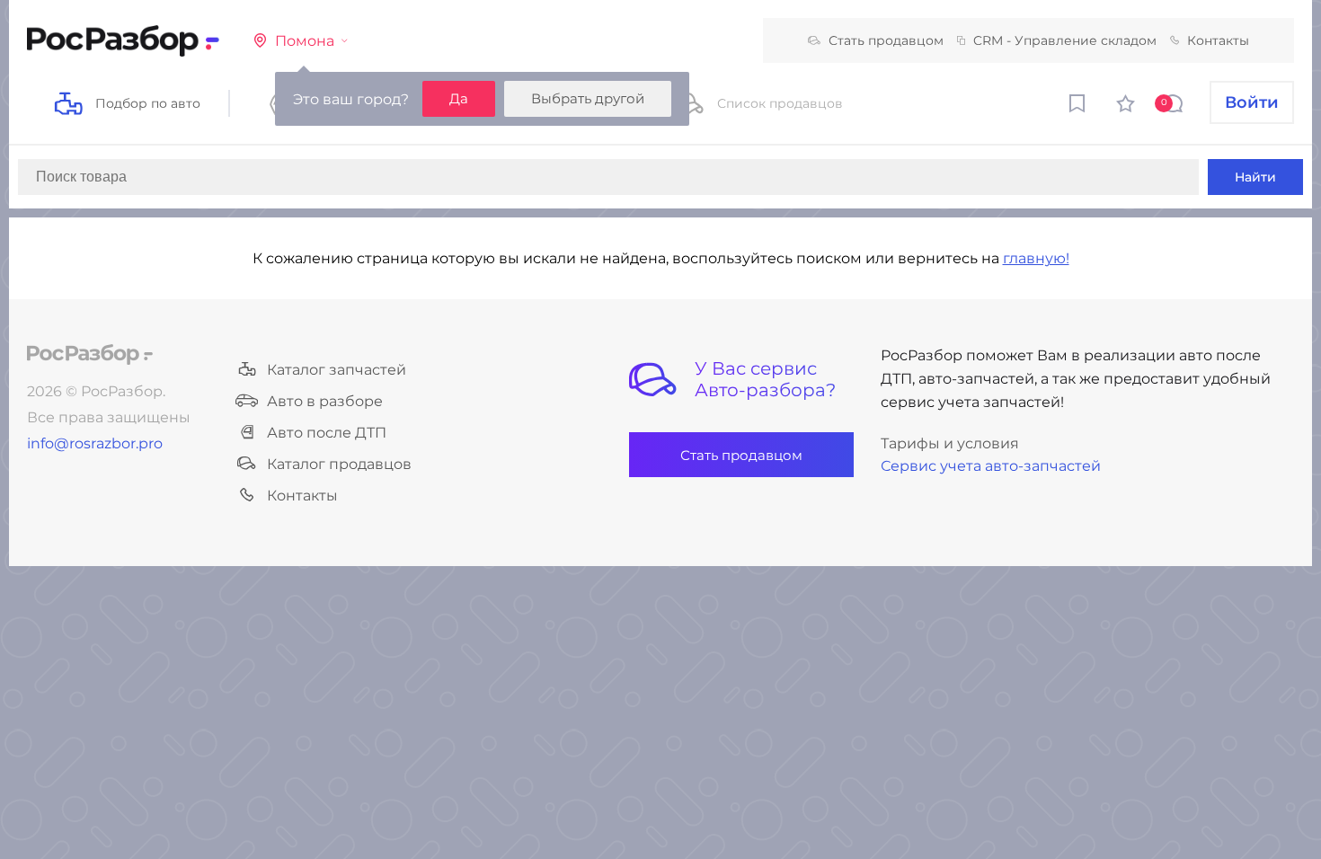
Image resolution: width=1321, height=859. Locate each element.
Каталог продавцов (339, 464)
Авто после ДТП (326, 432)
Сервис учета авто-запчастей (991, 465)
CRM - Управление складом (1065, 40)
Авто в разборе (325, 401)
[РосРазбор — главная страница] (90, 354)
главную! (1036, 258)
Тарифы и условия (950, 443)
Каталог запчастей (336, 369)
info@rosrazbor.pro (95, 443)
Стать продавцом (886, 40)
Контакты (1218, 40)
